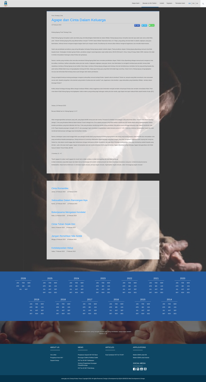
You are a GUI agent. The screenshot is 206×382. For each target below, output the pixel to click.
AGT (26, 289)
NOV (50, 292)
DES (55, 292)
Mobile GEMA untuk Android (141, 357)
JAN (17, 283)
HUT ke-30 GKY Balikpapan (86, 360)
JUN (29, 286)
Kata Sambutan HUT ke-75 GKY (114, 354)
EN (193, 3)
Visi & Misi (53, 354)
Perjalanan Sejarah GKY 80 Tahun (88, 354)
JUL (20, 289)
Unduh (162, 3)
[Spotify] (145, 369)
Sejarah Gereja (54, 360)
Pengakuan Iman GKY (56, 357)
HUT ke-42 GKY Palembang (86, 368)
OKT (44, 292)
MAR (29, 283)
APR (17, 286)
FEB (23, 283)
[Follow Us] (134, 369)
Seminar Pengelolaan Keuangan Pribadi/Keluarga (87, 364)
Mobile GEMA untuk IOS (140, 354)
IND (190, 3)
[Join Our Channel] (141, 369)
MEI (23, 286)
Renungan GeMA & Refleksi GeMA (88, 357)
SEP (55, 289)
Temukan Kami (180, 3)
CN (197, 3)
